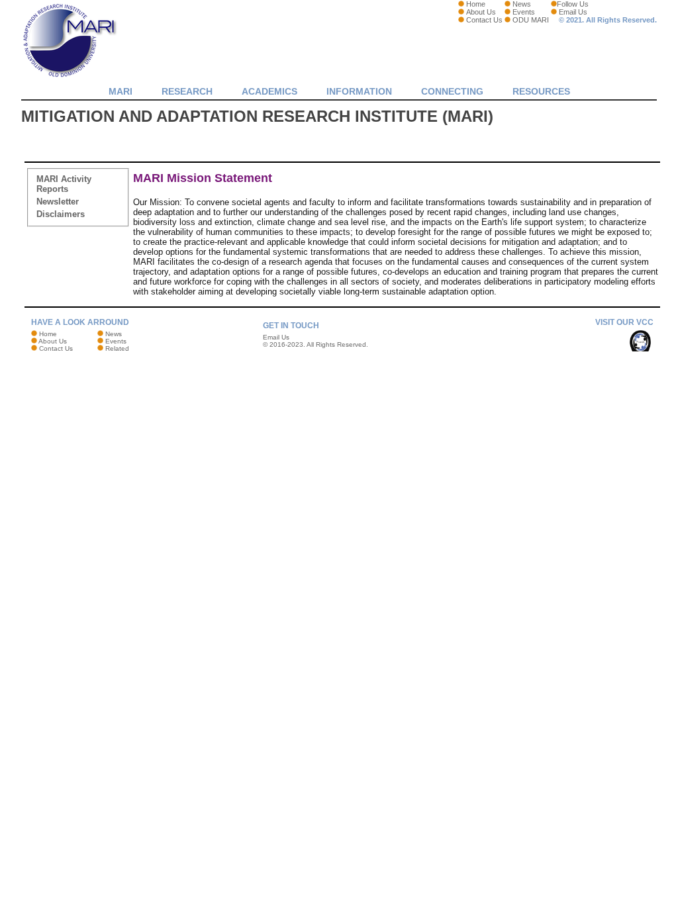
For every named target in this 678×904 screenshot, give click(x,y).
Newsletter (57, 201)
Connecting (452, 91)
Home (475, 4)
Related (117, 348)
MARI (120, 91)
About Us (481, 12)
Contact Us (484, 20)
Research (187, 91)
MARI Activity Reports (63, 184)
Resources (541, 91)
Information (359, 91)
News (521, 4)
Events (523, 12)
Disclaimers (60, 214)
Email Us (573, 12)
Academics (269, 91)
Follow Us (573, 4)
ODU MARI (530, 20)
